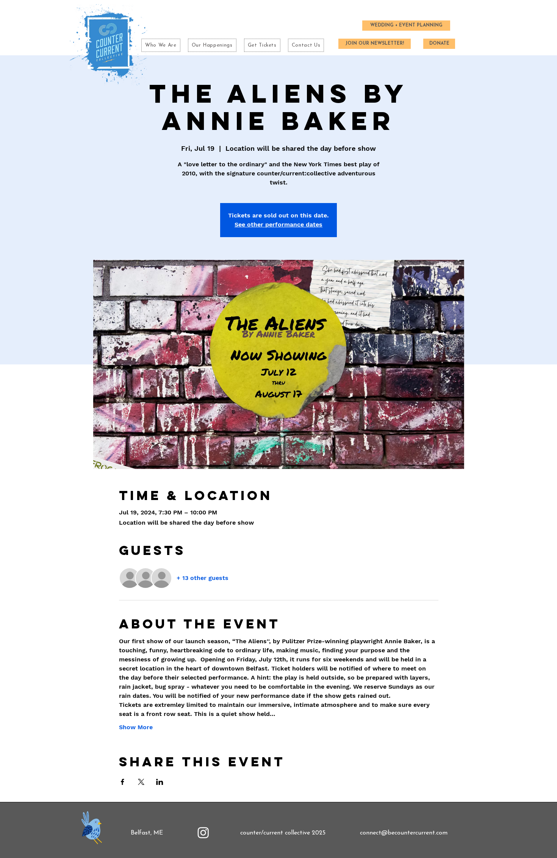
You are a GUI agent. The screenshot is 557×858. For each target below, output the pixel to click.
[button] (212, 45)
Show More (136, 727)
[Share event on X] (141, 782)
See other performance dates (278, 224)
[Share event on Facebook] (122, 782)
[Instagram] (203, 832)
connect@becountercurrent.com (403, 833)
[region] (92, 829)
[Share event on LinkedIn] (159, 782)
